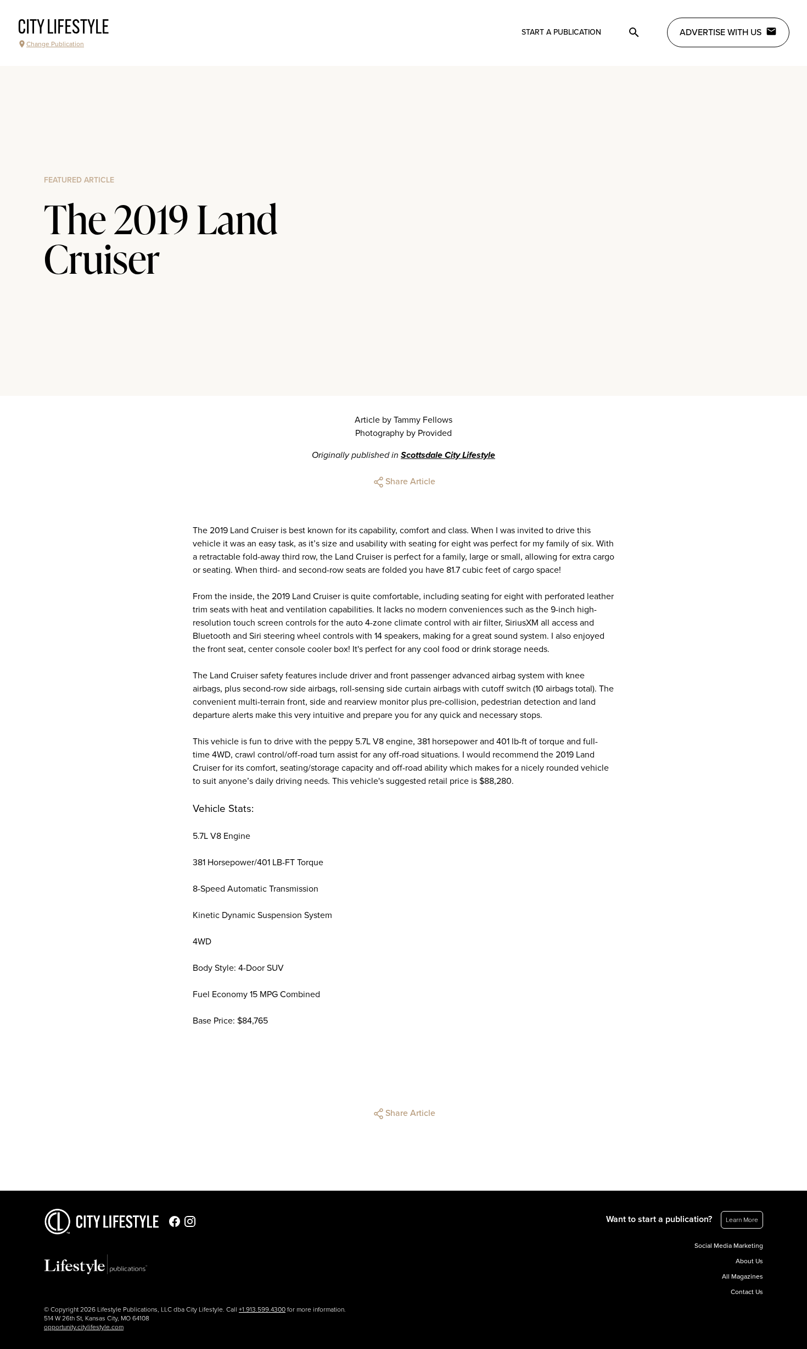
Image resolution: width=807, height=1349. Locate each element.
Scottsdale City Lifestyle (448, 455)
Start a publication (561, 32)
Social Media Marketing (728, 1246)
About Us (749, 1261)
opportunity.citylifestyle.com (84, 1327)
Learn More (742, 1220)
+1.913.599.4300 (262, 1309)
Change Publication (55, 44)
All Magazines (742, 1276)
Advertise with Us (720, 32)
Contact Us (747, 1292)
